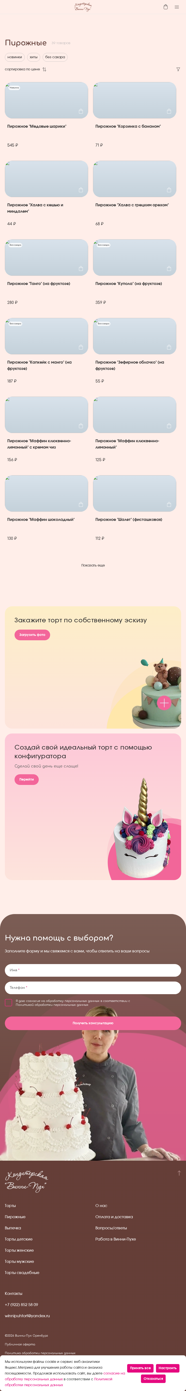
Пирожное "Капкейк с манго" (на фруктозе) (39, 365)
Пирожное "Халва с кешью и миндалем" (35, 208)
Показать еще (93, 565)
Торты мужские (19, 1262)
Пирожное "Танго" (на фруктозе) (38, 284)
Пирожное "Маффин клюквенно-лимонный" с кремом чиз (39, 444)
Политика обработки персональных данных (40, 1353)
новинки (15, 57)
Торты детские (18, 1239)
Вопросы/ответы (111, 1228)
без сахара (55, 57)
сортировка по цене (22, 69)
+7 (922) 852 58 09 (21, 1305)
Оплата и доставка (114, 1217)
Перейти (26, 779)
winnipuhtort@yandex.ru (27, 1316)
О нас (101, 1206)
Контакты (13, 1294)
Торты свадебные (22, 1273)
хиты (34, 57)
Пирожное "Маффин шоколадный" (41, 520)
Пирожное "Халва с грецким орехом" (132, 205)
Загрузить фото (32, 635)
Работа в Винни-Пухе (115, 1239)
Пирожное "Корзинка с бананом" (128, 126)
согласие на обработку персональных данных (63, 1001)
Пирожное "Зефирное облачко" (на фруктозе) (129, 365)
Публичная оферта (20, 1344)
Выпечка (13, 1228)
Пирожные (15, 1217)
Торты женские (19, 1250)
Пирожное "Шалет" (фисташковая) (128, 520)
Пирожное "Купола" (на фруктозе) (128, 284)
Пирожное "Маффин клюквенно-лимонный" (127, 444)
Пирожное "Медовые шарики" (36, 126)
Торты (10, 1206)
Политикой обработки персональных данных (52, 1005)
